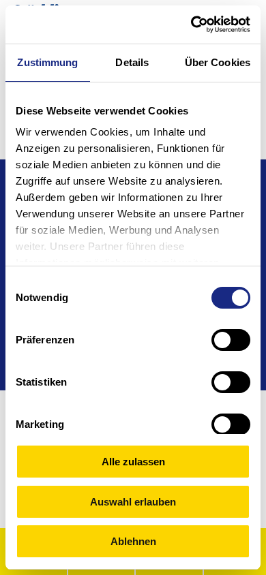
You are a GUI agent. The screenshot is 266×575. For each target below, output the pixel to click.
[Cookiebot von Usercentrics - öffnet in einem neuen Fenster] (191, 24)
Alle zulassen (133, 461)
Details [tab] (132, 62)
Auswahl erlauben (133, 502)
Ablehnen (133, 541)
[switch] (230, 340)
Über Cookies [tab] (217, 62)
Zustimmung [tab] (47, 62)
